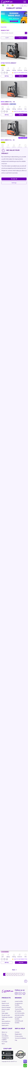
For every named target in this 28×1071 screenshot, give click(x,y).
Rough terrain (6, 1015)
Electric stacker (6, 1007)
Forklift (4, 1001)
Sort (7, 37)
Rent (3, 1043)
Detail (7, 76)
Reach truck (5, 1003)
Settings (14, 182)
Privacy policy (19, 1036)
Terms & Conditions (20, 1038)
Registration (18, 1034)
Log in (25, 5)
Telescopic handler (7, 1017)
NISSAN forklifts (19, 1015)
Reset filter (3, 27)
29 (22, 974)
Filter (21, 37)
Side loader (5, 1013)
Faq (16, 1040)
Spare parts (5, 1025)
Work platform (6, 1021)
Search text (5, 30)
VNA (3, 1019)
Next (13, 970)
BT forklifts (18, 1011)
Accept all (14, 179)
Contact (17, 1032)
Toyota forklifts (19, 1009)
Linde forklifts (19, 1001)
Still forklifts (18, 1007)
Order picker (5, 1005)
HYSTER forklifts (19, 1013)
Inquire (21, 76)
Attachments (5, 1023)
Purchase (4, 1041)
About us (4, 1032)
